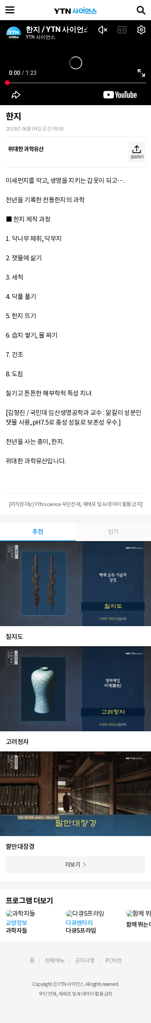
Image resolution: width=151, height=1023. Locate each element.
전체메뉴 (54, 960)
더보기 (72, 864)
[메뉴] (10, 10)
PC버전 (113, 960)
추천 (37, 531)
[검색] (141, 10)
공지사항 (85, 960)
